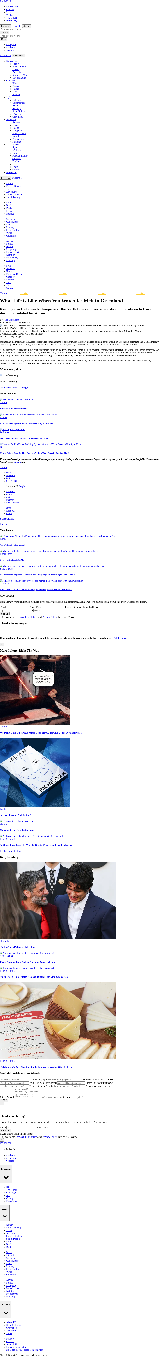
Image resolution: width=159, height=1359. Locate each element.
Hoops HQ (11, 20)
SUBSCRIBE (13, 481)
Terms (9, 1333)
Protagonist (11, 1201)
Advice (16, 122)
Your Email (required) (40, 1079)
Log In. (22, 486)
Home (15, 153)
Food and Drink (20, 155)
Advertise (11, 1330)
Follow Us (5, 26)
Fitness (15, 125)
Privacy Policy (50, 617)
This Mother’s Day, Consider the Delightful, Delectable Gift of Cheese (36, 1067)
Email (32, 607)
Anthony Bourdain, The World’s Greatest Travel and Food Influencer (36, 845)
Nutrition (16, 136)
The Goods (11, 17)
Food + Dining (19, 66)
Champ (9, 1198)
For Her (16, 161)
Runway (16, 108)
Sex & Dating (19, 77)
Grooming (17, 116)
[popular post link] (59, 536)
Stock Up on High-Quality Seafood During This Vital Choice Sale (34, 977)
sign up (17, 462)
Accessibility (12, 1344)
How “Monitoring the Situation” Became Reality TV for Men (26, 423)
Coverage (11, 1192)
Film (14, 83)
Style (8, 12)
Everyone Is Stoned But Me (12, 560)
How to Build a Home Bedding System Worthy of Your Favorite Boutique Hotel (34, 453)
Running (16, 141)
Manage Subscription (16, 1347)
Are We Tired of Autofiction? (12, 545)
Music (15, 91)
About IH (11, 1322)
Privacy (10, 1338)
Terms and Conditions (26, 617)
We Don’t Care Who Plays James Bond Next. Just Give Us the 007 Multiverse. (41, 732)
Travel (15, 69)
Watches (16, 114)
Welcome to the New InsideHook (14, 408)
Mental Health (19, 133)
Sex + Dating (6, 956)
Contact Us (11, 1328)
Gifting (15, 169)
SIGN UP (5, 1131)
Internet (16, 94)
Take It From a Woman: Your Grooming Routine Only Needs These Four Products (36, 589)
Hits (8, 1187)
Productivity (18, 139)
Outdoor (16, 158)
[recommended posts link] (35, 724)
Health (15, 128)
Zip (31, 610)
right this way (119, 638)
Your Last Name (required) (42, 1086)
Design (15, 89)
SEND (4, 1100)
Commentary (18, 102)
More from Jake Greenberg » (14, 387)
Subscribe (17, 26)
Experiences (12, 6)
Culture (10, 9)
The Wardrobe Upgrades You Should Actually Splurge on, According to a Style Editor (37, 575)
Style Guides (18, 111)
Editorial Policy (13, 1325)
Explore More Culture (11, 851)
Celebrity (16, 100)
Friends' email (7, 1097)
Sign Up (4, 614)
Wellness (10, 15)
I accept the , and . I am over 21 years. (40, 617)
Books (15, 86)
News (15, 105)
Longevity (17, 130)
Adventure (17, 72)
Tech (14, 164)
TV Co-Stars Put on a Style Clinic (18, 947)
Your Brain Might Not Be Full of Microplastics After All (24, 438)
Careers (10, 1341)
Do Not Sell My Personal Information (24, 1349)
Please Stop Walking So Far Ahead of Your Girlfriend (28, 962)
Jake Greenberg (11, 319)
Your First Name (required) (42, 1083)
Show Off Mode (20, 75)
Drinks (15, 63)
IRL (8, 1195)
